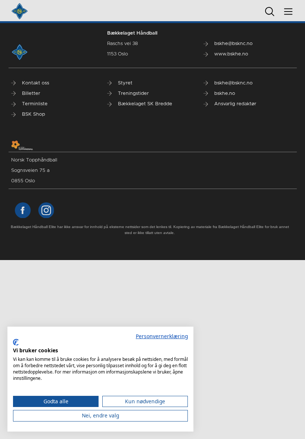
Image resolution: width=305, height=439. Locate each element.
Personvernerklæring (162, 336)
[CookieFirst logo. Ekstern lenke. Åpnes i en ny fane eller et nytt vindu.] (16, 342)
